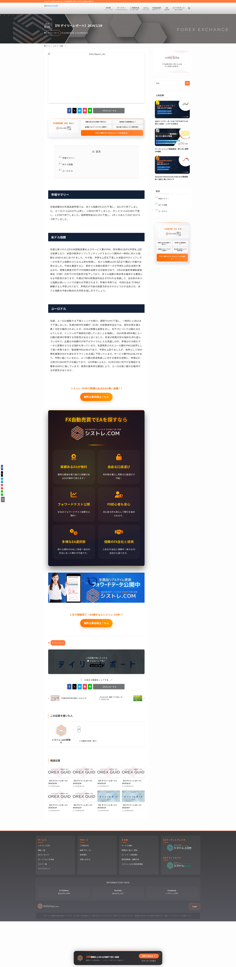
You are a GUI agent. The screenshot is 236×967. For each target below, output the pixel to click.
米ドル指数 (67, 164)
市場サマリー (68, 157)
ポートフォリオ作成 (46, 859)
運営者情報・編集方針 (130, 859)
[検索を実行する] (187, 83)
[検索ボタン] (189, 8)
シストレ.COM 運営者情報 (132, 864)
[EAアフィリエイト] (179, 868)
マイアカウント (44, 869)
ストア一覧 (42, 864)
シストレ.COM (44, 845)
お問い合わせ (85, 859)
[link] (79, 729)
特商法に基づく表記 (130, 850)
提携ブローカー (86, 850)
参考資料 (83, 855)
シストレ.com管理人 (61, 741)
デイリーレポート (53, 33)
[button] (69, 110)
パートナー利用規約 (130, 855)
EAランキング (43, 855)
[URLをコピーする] (3, 499)
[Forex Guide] (51, 8)
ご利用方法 (84, 845)
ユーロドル (67, 170)
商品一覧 (41, 850)
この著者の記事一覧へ (87, 741)
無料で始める (147, 956)
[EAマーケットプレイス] (179, 850)
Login (194, 906)
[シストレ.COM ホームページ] (48, 908)
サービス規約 (127, 845)
